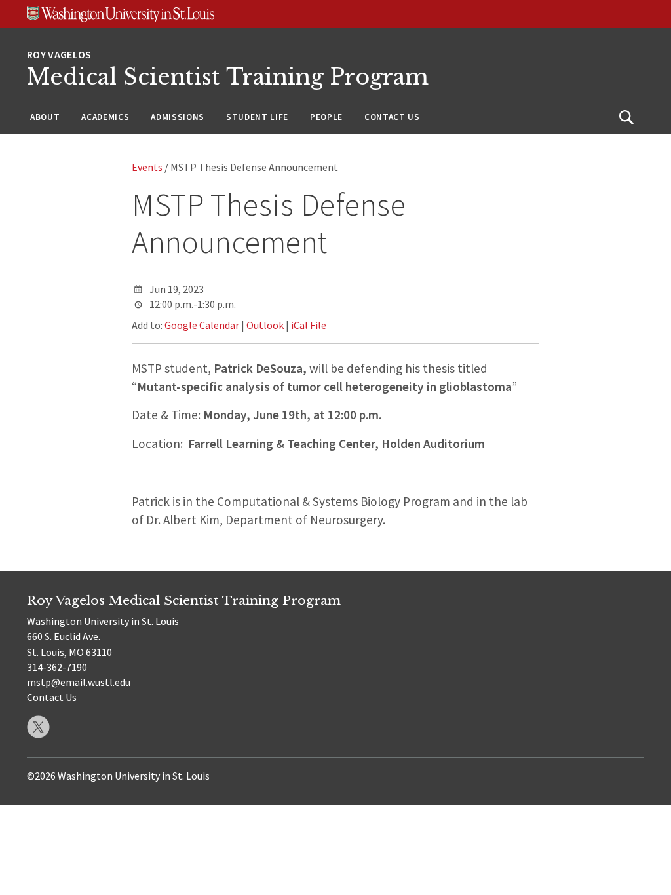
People (326, 117)
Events (147, 167)
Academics (105, 117)
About (45, 117)
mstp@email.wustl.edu (78, 682)
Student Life (257, 117)
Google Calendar (201, 325)
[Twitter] (38, 726)
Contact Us (392, 117)
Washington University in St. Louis (103, 621)
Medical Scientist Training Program (228, 77)
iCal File (308, 325)
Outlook (265, 325)
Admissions (177, 117)
